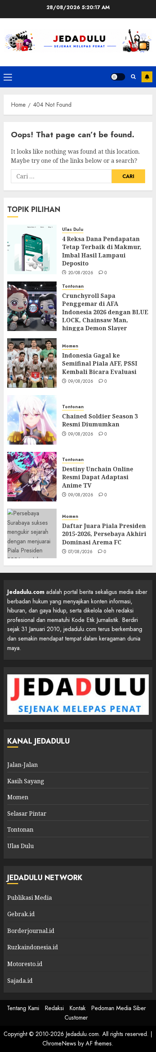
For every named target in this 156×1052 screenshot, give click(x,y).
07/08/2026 (80, 552)
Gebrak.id (21, 914)
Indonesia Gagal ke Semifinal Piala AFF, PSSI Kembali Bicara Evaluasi (99, 363)
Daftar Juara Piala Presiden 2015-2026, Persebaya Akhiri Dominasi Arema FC (104, 534)
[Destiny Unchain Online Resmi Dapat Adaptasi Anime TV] (32, 476)
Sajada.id (20, 981)
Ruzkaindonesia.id (32, 947)
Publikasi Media (29, 898)
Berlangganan (146, 76)
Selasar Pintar (26, 813)
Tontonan (73, 286)
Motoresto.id (24, 964)
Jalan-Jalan (22, 765)
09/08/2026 (81, 382)
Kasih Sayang (25, 781)
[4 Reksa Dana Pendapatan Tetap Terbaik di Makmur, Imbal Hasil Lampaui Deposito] (32, 249)
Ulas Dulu (72, 229)
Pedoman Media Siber (118, 1008)
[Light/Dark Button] (118, 76)
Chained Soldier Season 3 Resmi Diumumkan (100, 420)
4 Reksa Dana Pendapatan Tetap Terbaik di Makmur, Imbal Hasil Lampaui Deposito (101, 251)
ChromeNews (59, 1043)
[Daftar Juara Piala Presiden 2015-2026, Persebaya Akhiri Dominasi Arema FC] (32, 533)
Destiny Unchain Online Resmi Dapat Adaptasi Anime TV (97, 477)
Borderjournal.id (30, 931)
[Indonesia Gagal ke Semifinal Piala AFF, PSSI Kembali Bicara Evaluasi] (32, 363)
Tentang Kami (23, 1008)
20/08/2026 (81, 273)
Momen (70, 346)
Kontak (77, 1008)
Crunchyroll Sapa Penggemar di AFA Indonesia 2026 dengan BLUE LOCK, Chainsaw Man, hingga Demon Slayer (105, 312)
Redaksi (54, 1008)
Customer (76, 1017)
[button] (8, 77)
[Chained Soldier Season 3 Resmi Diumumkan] (32, 420)
